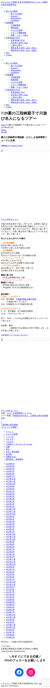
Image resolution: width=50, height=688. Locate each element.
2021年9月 (10, 587)
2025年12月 (11, 479)
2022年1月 (10, 579)
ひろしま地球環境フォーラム (19, 413)
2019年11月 (11, 617)
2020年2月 (10, 610)
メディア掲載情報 (18, 33)
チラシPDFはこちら (9, 219)
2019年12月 (11, 615)
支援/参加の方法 (13, 38)
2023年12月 (11, 534)
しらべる (10, 437)
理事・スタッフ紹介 (19, 35)
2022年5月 (10, 574)
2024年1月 (10, 532)
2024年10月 (11, 514)
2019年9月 (10, 620)
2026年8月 (10, 464)
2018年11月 (11, 625)
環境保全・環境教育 (14, 459)
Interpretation (16, 18)
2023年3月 (10, 554)
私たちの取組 (11, 11)
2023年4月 (10, 552)
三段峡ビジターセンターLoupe (19, 444)
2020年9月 (10, 600)
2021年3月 (10, 597)
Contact (9, 55)
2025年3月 (10, 501)
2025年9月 (10, 486)
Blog (8, 53)
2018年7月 (10, 632)
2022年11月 (11, 562)
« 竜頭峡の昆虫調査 (9, 425)
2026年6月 (10, 466)
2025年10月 (11, 484)
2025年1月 (10, 507)
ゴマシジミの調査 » (9, 427)
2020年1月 (10, 612)
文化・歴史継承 (12, 452)
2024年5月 (10, 522)
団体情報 (14, 28)
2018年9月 (10, 630)
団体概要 (10, 23)
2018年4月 (10, 637)
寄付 (8, 449)
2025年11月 (11, 481)
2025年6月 (10, 494)
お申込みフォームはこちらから (12, 146)
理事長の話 (11, 457)
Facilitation (15, 20)
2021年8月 (10, 590)
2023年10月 (11, 539)
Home (3, 125)
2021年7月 (10, 592)
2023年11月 (11, 537)
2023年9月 (10, 542)
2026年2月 (10, 474)
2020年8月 (10, 602)
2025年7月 (10, 491)
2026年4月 (10, 469)
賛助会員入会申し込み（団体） (24, 50)
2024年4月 (10, 524)
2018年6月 (10, 635)
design (3, 130)
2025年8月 (10, 489)
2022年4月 (10, 577)
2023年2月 (10, 557)
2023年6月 (10, 547)
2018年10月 (11, 627)
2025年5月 (10, 496)
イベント (10, 432)
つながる (10, 442)
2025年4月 (10, 499)
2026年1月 (10, 476)
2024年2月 (10, 529)
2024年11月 (11, 512)
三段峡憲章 (15, 25)
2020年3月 (10, 607)
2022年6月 (10, 572)
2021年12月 (11, 582)
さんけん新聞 (16, 30)
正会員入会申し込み (19, 43)
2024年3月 (10, 527)
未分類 (4, 132)
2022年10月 (11, 564)
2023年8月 (10, 544)
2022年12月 (11, 559)
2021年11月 (11, 585)
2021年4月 (10, 595)
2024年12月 (11, 509)
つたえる (10, 439)
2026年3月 (10, 471)
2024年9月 (10, 517)
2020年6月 (10, 605)
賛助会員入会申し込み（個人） (24, 48)
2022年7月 (10, 569)
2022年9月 (10, 567)
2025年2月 (10, 504)
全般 (8, 447)
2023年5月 (10, 549)
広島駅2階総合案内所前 (26, 299)
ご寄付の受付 (16, 45)
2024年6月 (10, 519)
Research (14, 16)
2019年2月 (10, 622)
